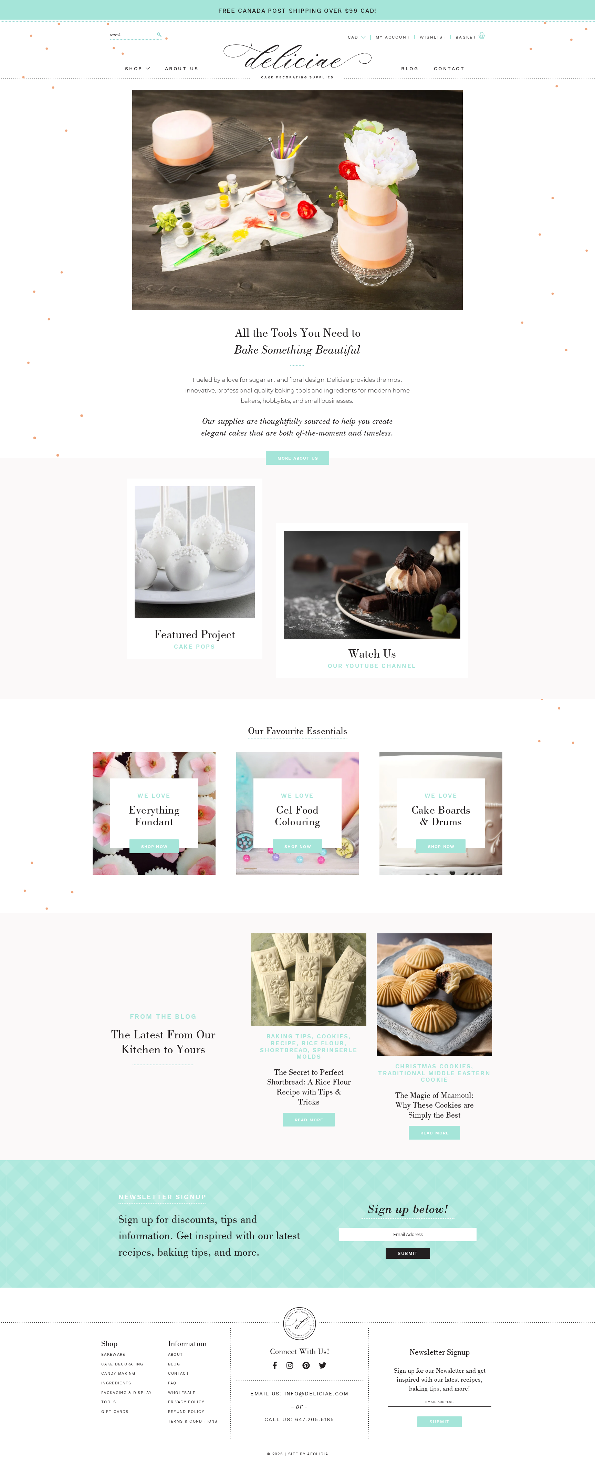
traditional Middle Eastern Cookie (434, 1076)
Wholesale (182, 1393)
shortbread (283, 1050)
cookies (332, 1036)
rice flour (323, 1043)
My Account (393, 37)
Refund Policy (186, 1412)
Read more (309, 1120)
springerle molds (326, 1053)
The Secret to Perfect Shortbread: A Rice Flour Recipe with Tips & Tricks (309, 1087)
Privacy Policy (186, 1402)
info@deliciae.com (316, 1394)
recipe (283, 1043)
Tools (108, 1402)
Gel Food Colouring (297, 815)
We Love (153, 795)
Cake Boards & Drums (441, 815)
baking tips (289, 1036)
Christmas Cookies (433, 1066)
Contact (449, 68)
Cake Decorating (122, 1364)
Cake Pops (194, 646)
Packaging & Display (126, 1393)
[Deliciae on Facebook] (274, 1365)
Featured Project (194, 634)
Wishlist (433, 37)
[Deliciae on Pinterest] (306, 1365)
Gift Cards (114, 1412)
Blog (410, 68)
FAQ (172, 1383)
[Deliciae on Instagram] (289, 1365)
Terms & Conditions (193, 1421)
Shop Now (154, 846)
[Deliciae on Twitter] (322, 1365)
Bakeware (113, 1354)
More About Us (298, 458)
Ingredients (116, 1383)
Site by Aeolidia (308, 1454)
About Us (182, 68)
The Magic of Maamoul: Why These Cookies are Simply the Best (434, 1105)
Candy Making (118, 1373)
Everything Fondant (154, 815)
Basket (467, 37)
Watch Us (372, 653)
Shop (135, 68)
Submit (408, 1253)
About (175, 1354)
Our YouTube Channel (372, 665)
